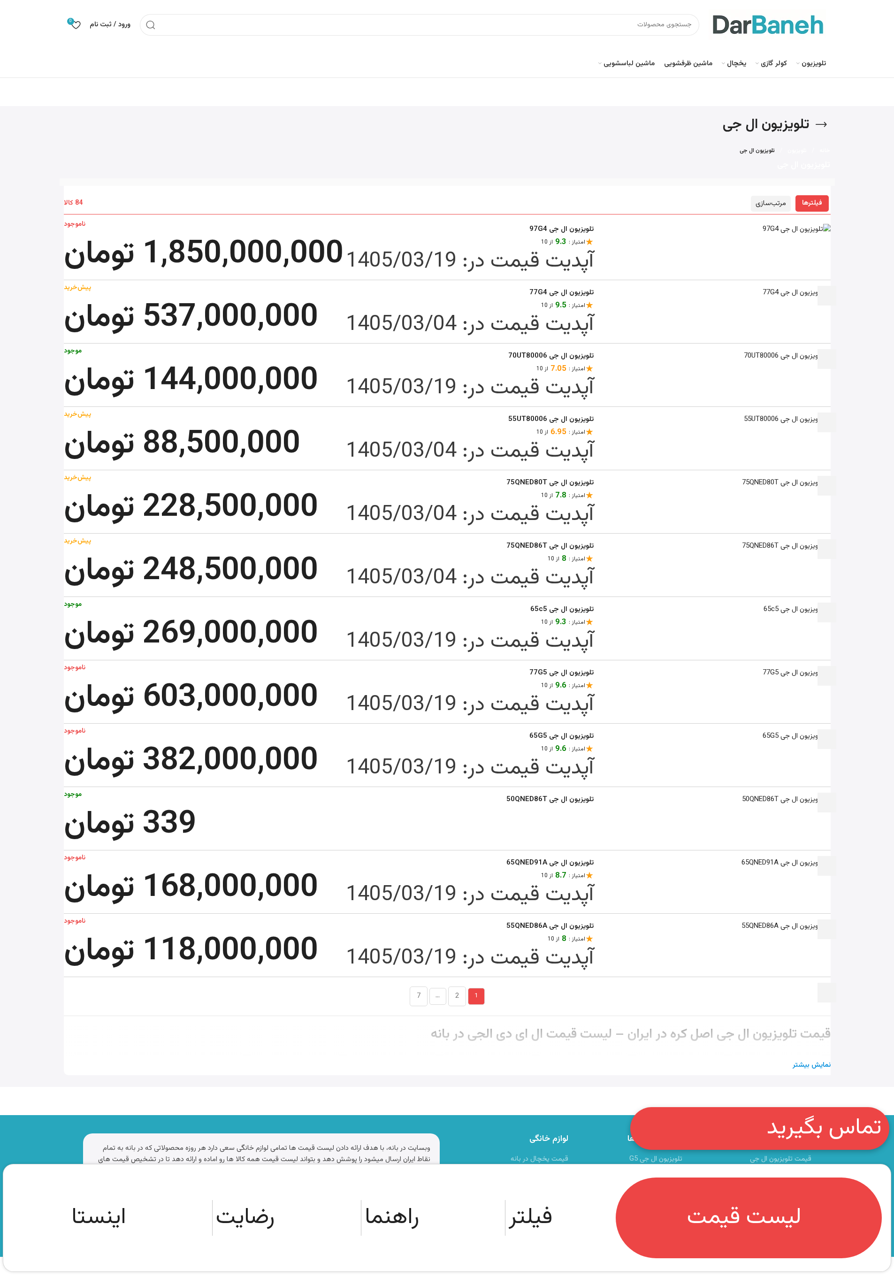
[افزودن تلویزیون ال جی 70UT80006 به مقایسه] (827, 422)
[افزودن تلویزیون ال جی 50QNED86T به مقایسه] (827, 866)
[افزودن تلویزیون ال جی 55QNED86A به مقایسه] (827, 992)
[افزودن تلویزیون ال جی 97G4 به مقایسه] (827, 296)
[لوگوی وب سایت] (767, 24)
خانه (824, 150)
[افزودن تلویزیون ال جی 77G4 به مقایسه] (827, 359)
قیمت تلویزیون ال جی (780, 1159)
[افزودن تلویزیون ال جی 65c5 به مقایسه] (827, 676)
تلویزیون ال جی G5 (655, 1159)
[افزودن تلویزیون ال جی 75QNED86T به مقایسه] (827, 612)
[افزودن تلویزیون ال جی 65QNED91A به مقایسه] (827, 929)
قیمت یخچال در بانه (539, 1159)
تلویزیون (797, 150)
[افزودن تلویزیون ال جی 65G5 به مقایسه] (827, 802)
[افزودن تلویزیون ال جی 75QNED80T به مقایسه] (827, 549)
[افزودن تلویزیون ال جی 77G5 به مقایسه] (827, 739)
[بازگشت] (821, 124)
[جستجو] (150, 25)
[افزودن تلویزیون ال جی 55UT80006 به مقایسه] (827, 486)
